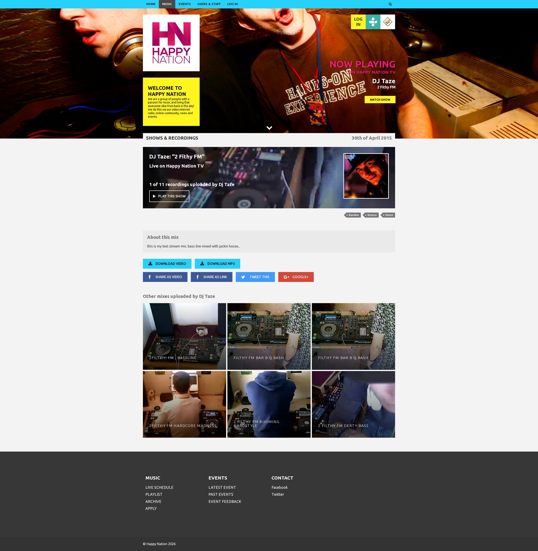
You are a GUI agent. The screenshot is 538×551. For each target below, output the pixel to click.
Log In (232, 4)
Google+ (300, 277)
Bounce (372, 215)
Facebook (280, 487)
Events (185, 4)
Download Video (171, 264)
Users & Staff (209, 4)
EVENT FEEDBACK (224, 501)
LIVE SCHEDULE (159, 487)
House (389, 215)
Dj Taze (227, 184)
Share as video (169, 277)
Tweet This (259, 277)
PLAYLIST (153, 494)
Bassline (354, 215)
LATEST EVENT (222, 487)
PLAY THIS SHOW (169, 196)
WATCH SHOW (380, 99)
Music (167, 4)
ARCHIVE (153, 501)
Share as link (215, 277)
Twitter (278, 494)
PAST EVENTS (220, 494)
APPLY (151, 508)
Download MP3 (221, 264)
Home (151, 4)
